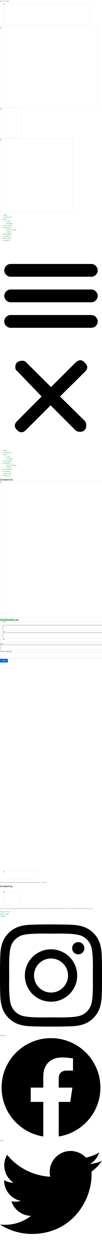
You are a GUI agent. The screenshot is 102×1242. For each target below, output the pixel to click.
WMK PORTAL (7, 238)
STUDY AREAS (7, 225)
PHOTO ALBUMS (11, 230)
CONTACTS (6, 240)
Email (2, 643)
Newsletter (9, 223)
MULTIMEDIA (7, 228)
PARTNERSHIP (7, 234)
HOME (5, 215)
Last (4, 639)
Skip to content (4, 1)
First (4, 631)
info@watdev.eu (9, 619)
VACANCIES (6, 236)
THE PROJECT (7, 217)
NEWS (5, 219)
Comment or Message (6, 651)
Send (3, 660)
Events (8, 221)
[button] (51, 345)
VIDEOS (8, 232)
